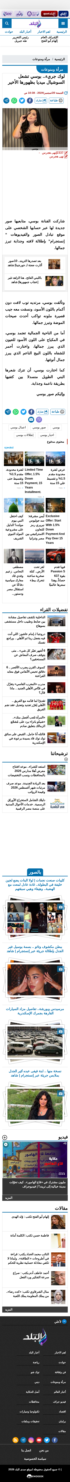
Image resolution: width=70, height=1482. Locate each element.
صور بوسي (39, 427)
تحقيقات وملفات (30, 1421)
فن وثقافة (60, 1372)
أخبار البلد (25, 31)
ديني (37, 1381)
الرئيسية (62, 31)
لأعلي (58, 1321)
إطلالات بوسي (24, 435)
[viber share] (39, 420)
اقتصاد (62, 1411)
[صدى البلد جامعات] (32, 14)
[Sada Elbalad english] (7, 14)
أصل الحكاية (32, 1391)
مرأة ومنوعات (41, 59)
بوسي (56, 427)
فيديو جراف (59, 1401)
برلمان (62, 1421)
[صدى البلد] (35, 23)
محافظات (34, 1401)
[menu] (63, 23)
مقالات (62, 1431)
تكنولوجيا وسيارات (29, 1411)
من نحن (44, 1450)
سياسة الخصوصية (35, 1458)
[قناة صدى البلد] (63, 14)
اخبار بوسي (47, 435)
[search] (7, 23)
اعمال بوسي (18, 427)
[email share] (6, 101)
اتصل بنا (26, 1450)
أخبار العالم (60, 1391)
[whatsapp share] (14, 101)
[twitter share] (22, 101)
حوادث (9, 31)
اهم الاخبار (44, 31)
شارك (39, 100)
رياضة (36, 1362)
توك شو (35, 1372)
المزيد (8, 1197)
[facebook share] (30, 101)
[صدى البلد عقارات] (19, 14)
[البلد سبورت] (49, 14)
